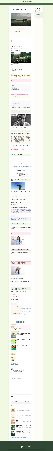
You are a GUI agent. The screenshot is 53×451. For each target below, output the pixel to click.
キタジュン (12, 378)
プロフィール (22, 443)
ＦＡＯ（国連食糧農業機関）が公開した (21, 166)
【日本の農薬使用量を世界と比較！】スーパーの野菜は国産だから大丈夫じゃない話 (19, 102)
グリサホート (12, 364)
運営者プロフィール (39, 19)
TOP (19, 443)
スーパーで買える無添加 (37, 14)
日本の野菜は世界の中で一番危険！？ (15, 103)
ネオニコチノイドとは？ (15, 105)
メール (12, 396)
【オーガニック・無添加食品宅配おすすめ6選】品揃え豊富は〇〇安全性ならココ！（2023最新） (26, 311)
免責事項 (33, 443)
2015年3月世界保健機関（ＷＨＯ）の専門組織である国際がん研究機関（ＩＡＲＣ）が (22, 210)
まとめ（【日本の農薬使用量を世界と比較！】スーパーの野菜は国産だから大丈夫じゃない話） (21, 107)
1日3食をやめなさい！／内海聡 (15, 142)
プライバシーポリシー (29, 443)
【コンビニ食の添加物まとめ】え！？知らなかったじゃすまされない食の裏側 (26, 306)
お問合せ (25, 443)
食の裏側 (36, 17)
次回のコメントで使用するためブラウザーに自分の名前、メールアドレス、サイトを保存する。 (21, 401)
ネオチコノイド (16, 364)
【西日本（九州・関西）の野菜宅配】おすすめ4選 (21, 345)
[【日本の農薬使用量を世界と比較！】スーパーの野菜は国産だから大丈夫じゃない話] (21, 322)
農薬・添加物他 (14, 363)
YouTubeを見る (36, 19)
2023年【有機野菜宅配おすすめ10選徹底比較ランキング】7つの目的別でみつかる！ (26, 314)
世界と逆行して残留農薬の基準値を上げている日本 (17, 106)
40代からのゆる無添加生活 (40, 4)
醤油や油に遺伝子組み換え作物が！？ (20, 431)
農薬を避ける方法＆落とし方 (17, 96)
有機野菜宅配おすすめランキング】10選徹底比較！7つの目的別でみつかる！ (20, 437)
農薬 (11, 363)
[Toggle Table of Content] (29, 101)
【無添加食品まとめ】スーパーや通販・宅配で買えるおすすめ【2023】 (26, 309)
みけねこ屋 (12, 370)
